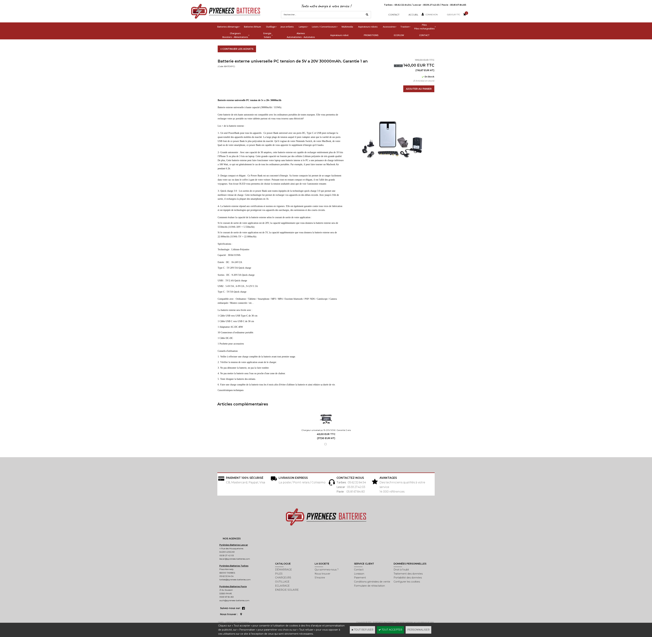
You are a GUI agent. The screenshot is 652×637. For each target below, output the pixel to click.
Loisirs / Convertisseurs (324, 26)
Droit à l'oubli (401, 569)
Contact (393, 14)
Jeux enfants (287, 26)
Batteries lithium (252, 26)
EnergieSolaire (267, 35)
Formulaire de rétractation (369, 585)
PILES (279, 573)
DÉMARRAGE (283, 569)
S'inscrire (320, 577)
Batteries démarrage (228, 26)
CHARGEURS (283, 577)
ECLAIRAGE (282, 585)
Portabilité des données (408, 577)
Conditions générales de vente (372, 581)
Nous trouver (322, 573)
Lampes (303, 26)
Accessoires (389, 26)
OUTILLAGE (282, 581)
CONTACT (424, 35)
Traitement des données (408, 573)
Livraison (359, 573)
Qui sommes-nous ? (327, 569)
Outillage (270, 26)
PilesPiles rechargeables (424, 26)
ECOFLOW (399, 35)
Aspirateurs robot (339, 35)
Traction (404, 26)
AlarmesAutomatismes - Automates (301, 35)
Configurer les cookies (407, 581)
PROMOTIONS (371, 35)
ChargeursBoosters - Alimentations (235, 35)
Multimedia (347, 26)
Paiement (360, 577)
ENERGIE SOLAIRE (287, 589)
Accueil (413, 14)
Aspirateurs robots (368, 26)
